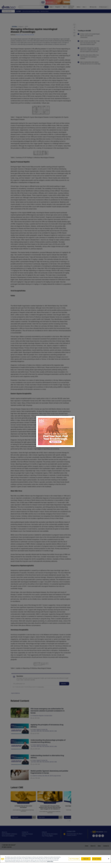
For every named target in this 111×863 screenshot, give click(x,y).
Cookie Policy (50, 861)
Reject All (86, 858)
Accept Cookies (96, 858)
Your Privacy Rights (74, 858)
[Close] (108, 858)
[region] (55, 859)
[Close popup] (73, 418)
